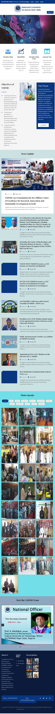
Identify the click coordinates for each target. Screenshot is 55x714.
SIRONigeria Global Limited (31, 709)
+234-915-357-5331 (12, 698)
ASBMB (41, 2)
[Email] (26, 635)
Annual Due (21, 661)
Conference (24, 401)
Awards (17, 401)
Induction (49, 401)
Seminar (34, 404)
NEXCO (12, 404)
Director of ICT (9, 194)
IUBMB (32, 2)
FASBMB (37, 2)
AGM (11, 401)
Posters (27, 404)
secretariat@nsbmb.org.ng (27, 700)
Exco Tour (33, 401)
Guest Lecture (40, 401)
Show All (5, 401)
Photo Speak (19, 404)
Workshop (41, 404)
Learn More (43, 125)
